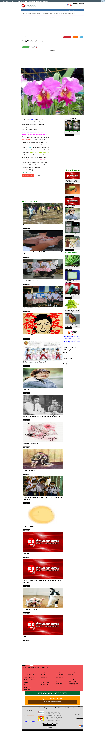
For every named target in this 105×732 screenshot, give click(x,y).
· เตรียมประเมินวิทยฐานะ (73, 681)
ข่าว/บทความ (75, 37)
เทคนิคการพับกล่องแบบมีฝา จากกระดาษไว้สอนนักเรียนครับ (72, 325)
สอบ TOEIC (66, 354)
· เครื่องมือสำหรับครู (72, 685)
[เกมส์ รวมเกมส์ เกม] (66, 13)
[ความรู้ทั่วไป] (71, 13)
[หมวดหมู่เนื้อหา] (48, 13)
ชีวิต (38, 181)
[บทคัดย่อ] (62, 13)
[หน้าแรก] (23, 13)
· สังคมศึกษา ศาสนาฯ (44, 682)
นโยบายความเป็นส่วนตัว (43, 1)
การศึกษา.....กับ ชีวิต (26, 181)
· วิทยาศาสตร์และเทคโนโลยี (45, 676)
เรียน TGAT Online (67, 360)
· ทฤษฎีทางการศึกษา (72, 673)
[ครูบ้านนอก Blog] (35, 13)
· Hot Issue (25, 684)
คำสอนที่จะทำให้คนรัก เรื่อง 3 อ (72, 194)
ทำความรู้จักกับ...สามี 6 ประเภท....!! (72, 248)
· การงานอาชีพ (43, 686)
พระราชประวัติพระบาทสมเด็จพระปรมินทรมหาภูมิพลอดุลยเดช (72, 180)
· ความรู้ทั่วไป (42, 673)
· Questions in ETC (27, 687)
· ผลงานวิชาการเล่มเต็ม (73, 683)
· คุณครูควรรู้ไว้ (71, 680)
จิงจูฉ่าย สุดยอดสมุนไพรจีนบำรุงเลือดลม (72, 311)
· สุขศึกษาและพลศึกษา (44, 681)
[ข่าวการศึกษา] (29, 13)
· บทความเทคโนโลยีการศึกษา (28, 674)
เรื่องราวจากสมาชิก (67, 37)
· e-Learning (25, 676)
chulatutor (66, 363)
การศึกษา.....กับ (33, 181)
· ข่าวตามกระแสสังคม (60, 674)
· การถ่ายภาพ (25, 682)
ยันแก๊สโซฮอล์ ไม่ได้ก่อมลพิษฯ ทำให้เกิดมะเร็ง (72, 295)
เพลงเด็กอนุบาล (67, 365)
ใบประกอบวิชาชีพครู (67, 349)
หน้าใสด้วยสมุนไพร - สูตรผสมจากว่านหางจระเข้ (72, 267)
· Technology (26, 673)
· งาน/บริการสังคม (59, 676)
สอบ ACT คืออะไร (67, 361)
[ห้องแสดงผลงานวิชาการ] (56, 13)
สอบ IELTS (66, 352)
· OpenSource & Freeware (29, 679)
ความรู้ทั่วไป (31, 37)
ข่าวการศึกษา (24, 37)
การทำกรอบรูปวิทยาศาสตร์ (72, 280)
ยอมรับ (103, 1)
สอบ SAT (65, 355)
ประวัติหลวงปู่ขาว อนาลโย (72, 205)
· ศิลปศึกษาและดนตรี (44, 684)
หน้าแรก (81, 37)
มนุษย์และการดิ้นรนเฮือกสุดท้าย (72, 219)
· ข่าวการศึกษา (58, 673)
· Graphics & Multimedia (28, 677)
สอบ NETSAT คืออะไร (68, 350)
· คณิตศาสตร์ (43, 674)
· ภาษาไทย (42, 679)
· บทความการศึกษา (72, 674)
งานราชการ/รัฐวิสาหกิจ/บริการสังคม (42, 37)
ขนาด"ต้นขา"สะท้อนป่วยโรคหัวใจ (72, 233)
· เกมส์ (57, 681)
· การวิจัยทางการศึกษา (72, 676)
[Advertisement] (52, 26)
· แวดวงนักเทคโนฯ (26, 689)
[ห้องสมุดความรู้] (41, 13)
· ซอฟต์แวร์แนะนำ (26, 681)
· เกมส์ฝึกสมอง (59, 683)
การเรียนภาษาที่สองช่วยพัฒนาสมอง (72, 132)
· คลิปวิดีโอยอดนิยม (59, 677)
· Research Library (27, 686)
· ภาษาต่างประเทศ (43, 677)
